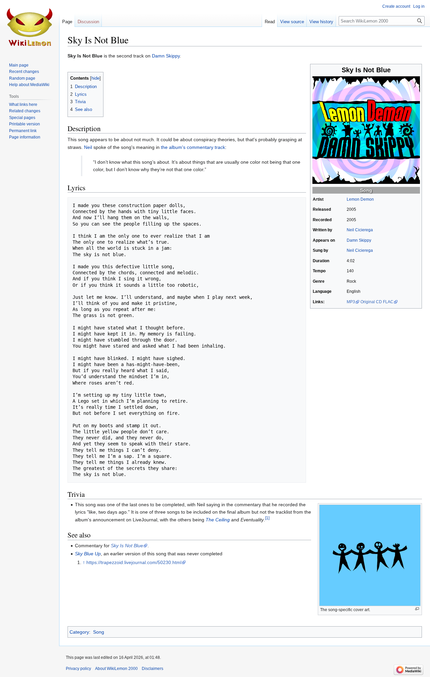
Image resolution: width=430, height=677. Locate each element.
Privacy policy (78, 668)
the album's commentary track (193, 147)
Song (366, 190)
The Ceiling (218, 519)
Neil (88, 147)
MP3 (351, 302)
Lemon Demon (360, 199)
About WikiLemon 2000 (116, 668)
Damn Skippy (166, 55)
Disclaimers (152, 668)
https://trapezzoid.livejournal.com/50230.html (133, 562)
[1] (267, 518)
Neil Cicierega (360, 230)
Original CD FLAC (376, 302)
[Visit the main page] (29, 27)
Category (79, 632)
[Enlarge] (417, 609)
